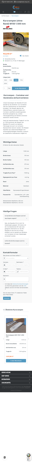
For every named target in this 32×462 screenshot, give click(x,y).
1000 (5, 80)
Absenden (7, 298)
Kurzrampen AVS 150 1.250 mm (15, 336)
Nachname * (20, 262)
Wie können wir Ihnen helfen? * (12, 255)
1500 (16, 80)
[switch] (28, 460)
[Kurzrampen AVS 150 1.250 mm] (16, 325)
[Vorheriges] (4, 41)
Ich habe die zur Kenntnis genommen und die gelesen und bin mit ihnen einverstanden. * (16, 286)
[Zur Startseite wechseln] (16, 7)
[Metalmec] (16, 27)
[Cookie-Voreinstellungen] (4, 457)
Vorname (5, 262)
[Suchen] (25, 11)
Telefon (18, 269)
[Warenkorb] (28, 11)
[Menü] (3, 11)
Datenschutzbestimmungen (20, 284)
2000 (5, 83)
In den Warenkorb (20, 88)
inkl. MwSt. (17, 11)
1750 (21, 80)
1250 (10, 80)
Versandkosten (27, 386)
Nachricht (6, 275)
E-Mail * (5, 269)
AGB (25, 286)
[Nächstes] (28, 41)
